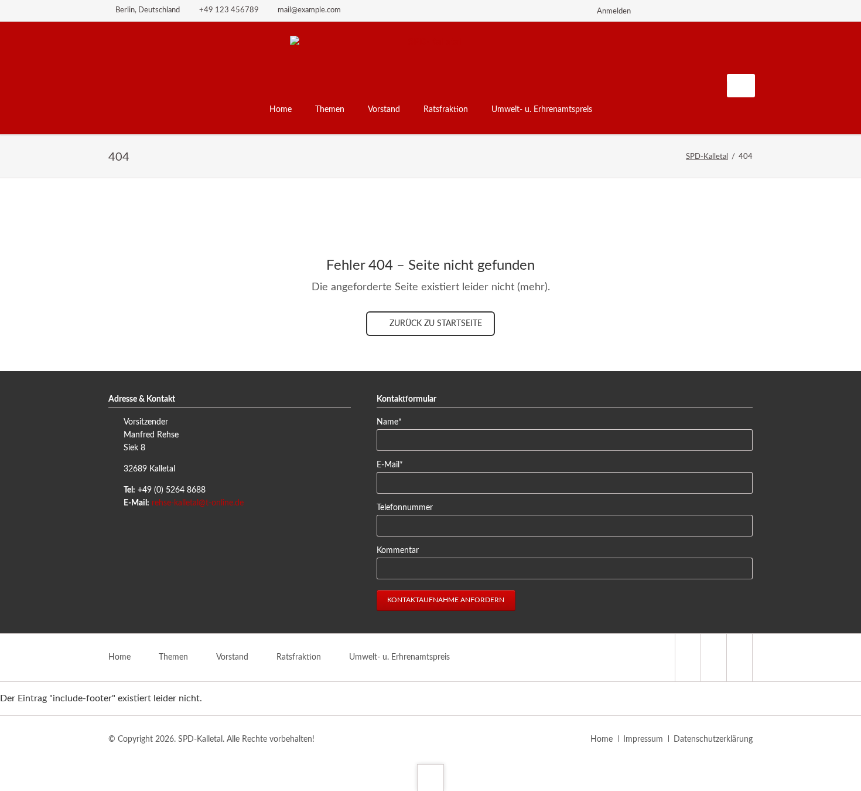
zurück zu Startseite (434, 324)
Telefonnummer (405, 508)
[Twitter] (660, 10)
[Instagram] (702, 10)
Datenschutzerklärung (713, 739)
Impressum (643, 739)
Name (394, 421)
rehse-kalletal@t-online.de (198, 503)
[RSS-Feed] (744, 10)
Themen (173, 657)
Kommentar (398, 550)
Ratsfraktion (298, 657)
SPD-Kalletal (707, 157)
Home (119, 657)
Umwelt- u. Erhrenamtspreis (399, 657)
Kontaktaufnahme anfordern (445, 599)
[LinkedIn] (681, 10)
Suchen (742, 85)
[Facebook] (723, 10)
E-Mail (394, 464)
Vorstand (232, 657)
